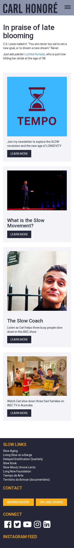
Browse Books (18, 502)
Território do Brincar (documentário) (26, 479)
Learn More (19, 153)
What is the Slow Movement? (25, 223)
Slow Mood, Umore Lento (19, 467)
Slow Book (10, 463)
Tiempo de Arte (13, 475)
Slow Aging (10, 450)
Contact (12, 488)
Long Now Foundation (17, 471)
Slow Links (14, 444)
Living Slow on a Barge (17, 455)
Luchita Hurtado (34, 54)
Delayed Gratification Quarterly (23, 459)
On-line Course (51, 502)
